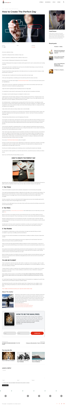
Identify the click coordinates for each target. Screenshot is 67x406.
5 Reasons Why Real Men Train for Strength (35, 343)
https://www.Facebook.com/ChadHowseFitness (24, 305)
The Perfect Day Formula (23, 80)
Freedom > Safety (58, 46)
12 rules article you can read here (17, 210)
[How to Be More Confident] (8, 356)
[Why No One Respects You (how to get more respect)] (51, 52)
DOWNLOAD (37, 333)
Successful (47, 2)
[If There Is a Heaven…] (51, 71)
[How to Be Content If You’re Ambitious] (38, 356)
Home (3, 8)
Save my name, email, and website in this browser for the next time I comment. (16, 382)
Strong (41, 2)
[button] (63, 2)
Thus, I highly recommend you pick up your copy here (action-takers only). (17, 288)
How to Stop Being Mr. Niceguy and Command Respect (59, 64)
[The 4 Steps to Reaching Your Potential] (23, 356)
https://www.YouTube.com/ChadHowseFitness (23, 306)
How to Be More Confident (8, 360)
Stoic (54, 2)
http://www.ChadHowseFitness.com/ (22, 303)
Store (58, 2)
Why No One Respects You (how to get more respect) (59, 51)
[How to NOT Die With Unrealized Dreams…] (51, 58)
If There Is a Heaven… (59, 69)
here (5, 211)
